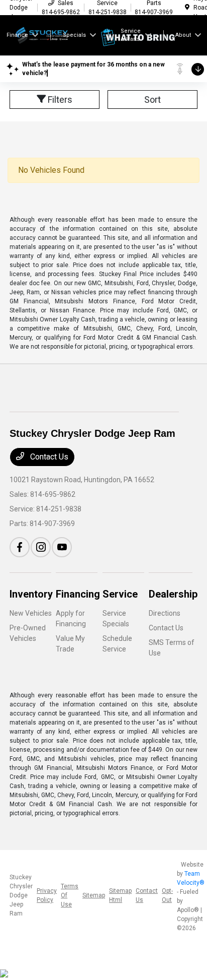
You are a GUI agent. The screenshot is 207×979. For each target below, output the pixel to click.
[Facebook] (20, 547)
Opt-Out (167, 895)
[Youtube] (62, 547)
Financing (78, 594)
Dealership (173, 594)
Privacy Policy (47, 895)
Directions (164, 613)
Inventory (31, 594)
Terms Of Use (69, 895)
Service (120, 594)
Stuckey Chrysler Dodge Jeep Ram (21, 895)
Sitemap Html (120, 895)
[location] (187, 7)
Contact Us (48, 457)
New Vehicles (31, 613)
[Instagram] (41, 547)
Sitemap (93, 895)
